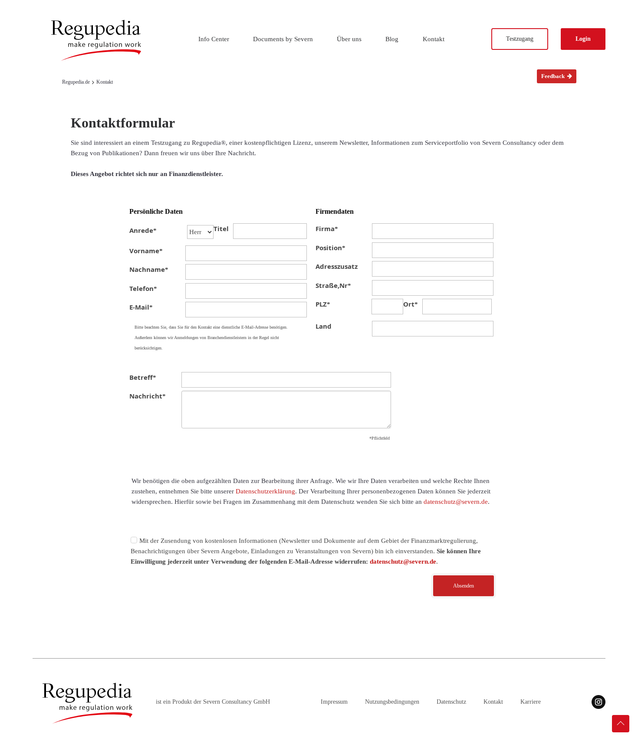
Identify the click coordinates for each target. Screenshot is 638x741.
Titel (221, 228)
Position (330, 247)
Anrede (143, 230)
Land (324, 326)
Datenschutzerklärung (265, 491)
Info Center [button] (213, 39)
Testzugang (519, 39)
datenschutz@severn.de (456, 501)
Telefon (143, 288)
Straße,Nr (333, 285)
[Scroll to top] (620, 723)
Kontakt (433, 39)
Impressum (334, 702)
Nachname (148, 269)
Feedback (553, 76)
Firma (327, 228)
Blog (391, 39)
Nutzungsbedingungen (392, 702)
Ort (410, 304)
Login (583, 39)
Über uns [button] (349, 39)
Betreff (142, 377)
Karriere (530, 702)
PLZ (323, 304)
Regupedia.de (76, 82)
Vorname (146, 250)
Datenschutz (451, 702)
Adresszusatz (337, 266)
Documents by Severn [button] (283, 39)
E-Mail (141, 307)
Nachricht (147, 396)
